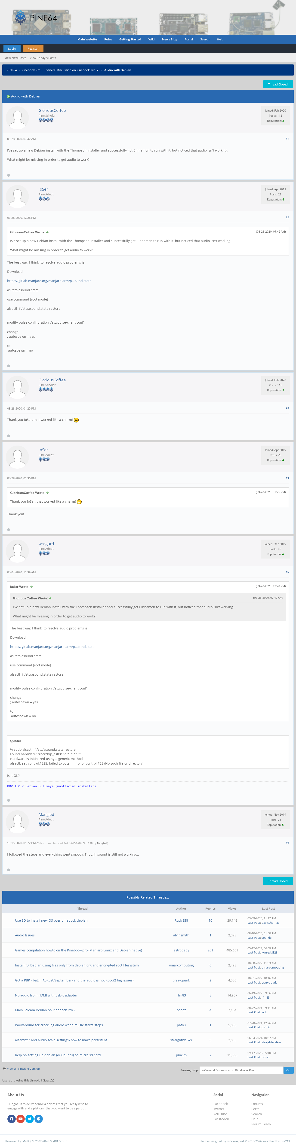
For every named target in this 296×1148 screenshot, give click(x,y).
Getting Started (130, 39)
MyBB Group (58, 1141)
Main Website (87, 39)
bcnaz (181, 1010)
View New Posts (15, 58)
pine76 (181, 1055)
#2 (287, 217)
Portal (189, 39)
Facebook (220, 1104)
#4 (287, 478)
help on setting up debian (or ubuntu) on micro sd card (58, 1055)
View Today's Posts (43, 58)
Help (220, 39)
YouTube (220, 1114)
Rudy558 (181, 920)
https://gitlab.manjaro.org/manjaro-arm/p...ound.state (49, 281)
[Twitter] (29, 1119)
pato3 (181, 1025)
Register (33, 48)
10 (210, 920)
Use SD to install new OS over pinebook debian (51, 920)
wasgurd (46, 543)
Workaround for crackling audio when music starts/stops (59, 1025)
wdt (264, 1012)
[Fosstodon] (38, 1119)
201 (210, 950)
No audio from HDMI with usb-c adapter (46, 995)
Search (205, 39)
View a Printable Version (23, 1068)
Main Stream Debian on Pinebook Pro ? (45, 1010)
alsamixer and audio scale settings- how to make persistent (61, 1040)
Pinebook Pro (31, 70)
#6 (287, 842)
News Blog (169, 39)
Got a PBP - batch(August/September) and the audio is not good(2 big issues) (74, 980)
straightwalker (181, 1040)
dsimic (266, 1027)
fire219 (285, 1141)
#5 (287, 572)
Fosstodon (221, 1119)
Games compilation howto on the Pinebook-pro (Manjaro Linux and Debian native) (78, 950)
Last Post (253, 922)
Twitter (218, 1109)
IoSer (43, 189)
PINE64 (12, 70)
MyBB (26, 1141)
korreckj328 (270, 952)
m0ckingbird (235, 1141)
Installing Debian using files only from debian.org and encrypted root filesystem (77, 965)
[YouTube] (20, 1119)
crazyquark (181, 980)
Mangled (46, 814)
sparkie (266, 937)
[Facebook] (11, 1119)
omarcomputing (181, 965)
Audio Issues (25, 935)
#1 (287, 138)
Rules (108, 39)
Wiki (151, 39)
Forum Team (261, 1124)
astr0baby (181, 950)
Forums (257, 1104)
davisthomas (270, 922)
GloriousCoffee (52, 110)
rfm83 (181, 995)
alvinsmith (181, 935)
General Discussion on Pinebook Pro (70, 70)
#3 (287, 408)
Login (12, 48)
